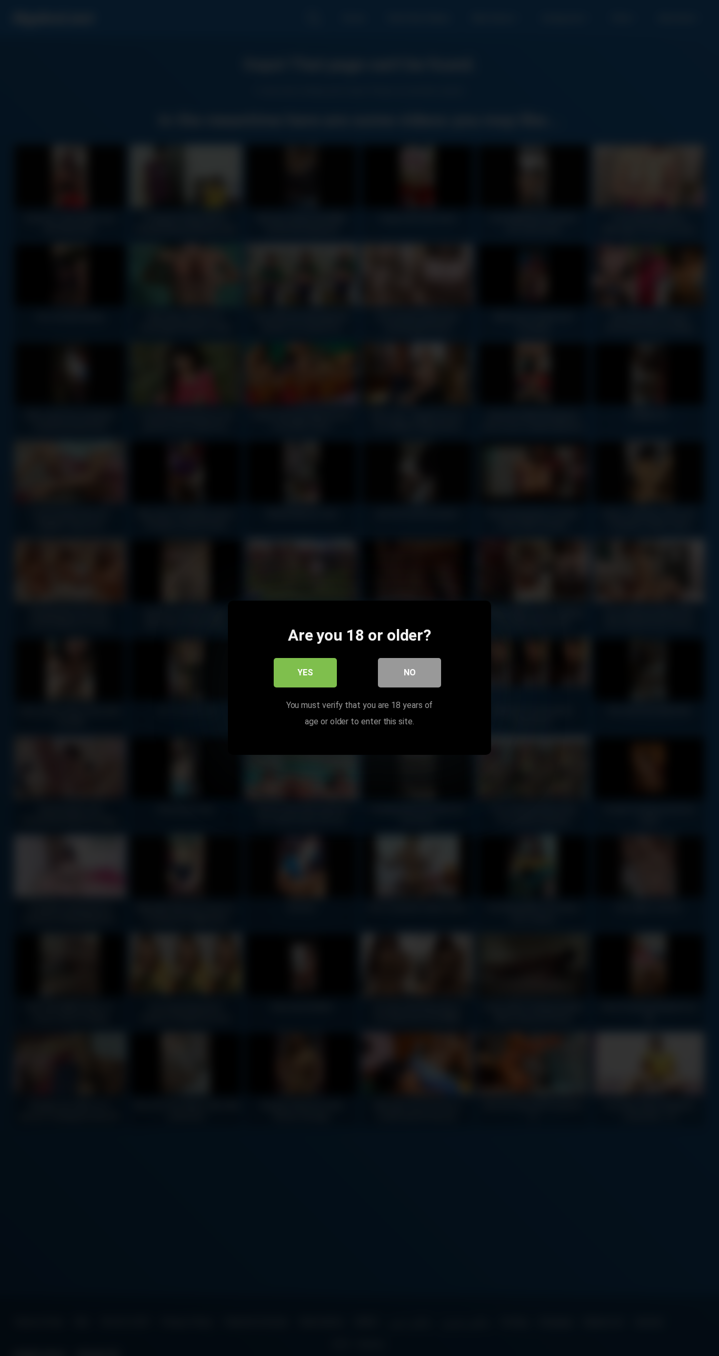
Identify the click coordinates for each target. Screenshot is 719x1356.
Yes (305, 673)
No (410, 673)
